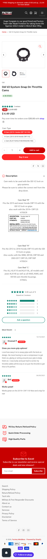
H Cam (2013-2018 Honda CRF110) (17, 137)
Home (4, 32)
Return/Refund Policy (11, 493)
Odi (3, 82)
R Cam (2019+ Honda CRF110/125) (17, 132)
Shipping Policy (8, 489)
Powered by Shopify (34, 539)
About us (6, 503)
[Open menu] (42, 13)
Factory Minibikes (18, 539)
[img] (6, 337)
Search (5, 486)
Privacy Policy (8, 513)
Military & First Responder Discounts (18, 500)
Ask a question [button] (23, 320)
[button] (7, 106)
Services (5, 510)
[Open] (6, 552)
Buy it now (23, 157)
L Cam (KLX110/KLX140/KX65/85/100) (18, 141)
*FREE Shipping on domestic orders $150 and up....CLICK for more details (23, 4)
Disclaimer (6, 517)
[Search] (26, 13)
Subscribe (38, 471)
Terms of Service (9, 520)
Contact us (6, 507)
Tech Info (6, 496)
